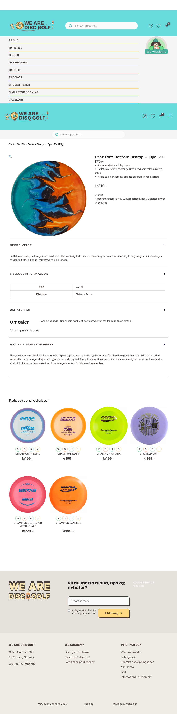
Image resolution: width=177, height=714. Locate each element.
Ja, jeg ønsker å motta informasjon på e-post (83, 612)
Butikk (12, 144)
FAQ (123, 672)
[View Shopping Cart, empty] (166, 25)
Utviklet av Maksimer (125, 703)
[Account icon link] (151, 26)
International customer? (136, 677)
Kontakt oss (138, 585)
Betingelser (128, 657)
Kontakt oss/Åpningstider (137, 662)
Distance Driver (156, 198)
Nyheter (15, 47)
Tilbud (13, 40)
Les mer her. (96, 363)
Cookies (88, 703)
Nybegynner (18, 62)
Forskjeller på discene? (80, 662)
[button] (10, 156)
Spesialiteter (19, 84)
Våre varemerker (131, 652)
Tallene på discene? (77, 657)
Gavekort (16, 99)
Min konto (127, 667)
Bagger (14, 69)
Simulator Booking (23, 92)
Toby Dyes (101, 202)
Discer (14, 55)
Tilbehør (15, 77)
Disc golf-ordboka (77, 652)
